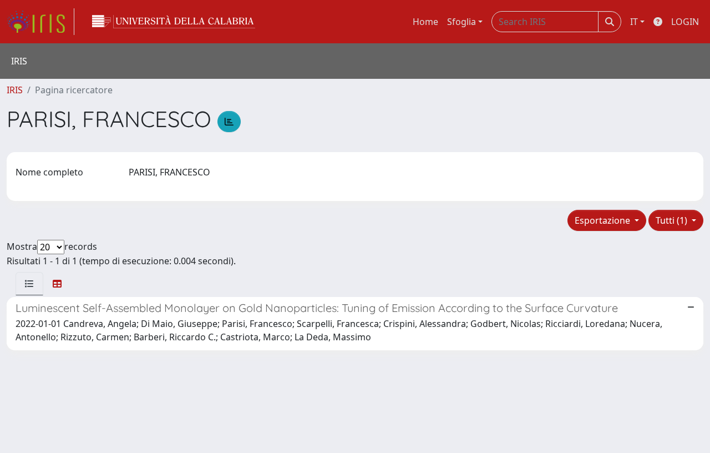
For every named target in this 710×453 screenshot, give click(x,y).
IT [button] (634, 22)
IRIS (15, 90)
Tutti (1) (672, 220)
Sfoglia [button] (461, 22)
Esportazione (603, 220)
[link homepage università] (173, 22)
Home (425, 22)
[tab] (29, 283)
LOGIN (685, 22)
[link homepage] (40, 21)
